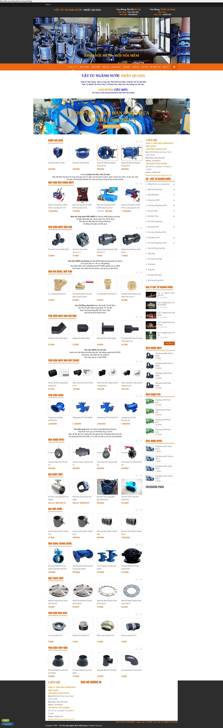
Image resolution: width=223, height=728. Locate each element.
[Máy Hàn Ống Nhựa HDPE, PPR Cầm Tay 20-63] (83, 195)
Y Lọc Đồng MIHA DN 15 (57, 294)
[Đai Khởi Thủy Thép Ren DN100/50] (131, 487)
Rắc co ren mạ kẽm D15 (105, 635)
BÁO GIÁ (105, 67)
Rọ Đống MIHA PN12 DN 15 (107, 294)
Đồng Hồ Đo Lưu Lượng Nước (159, 184)
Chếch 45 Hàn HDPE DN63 (57, 338)
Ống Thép (151, 253)
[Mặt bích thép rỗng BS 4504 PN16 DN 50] (107, 590)
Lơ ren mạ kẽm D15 (55, 635)
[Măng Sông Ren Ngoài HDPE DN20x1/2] (107, 239)
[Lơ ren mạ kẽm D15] (58, 625)
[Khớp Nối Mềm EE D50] (58, 153)
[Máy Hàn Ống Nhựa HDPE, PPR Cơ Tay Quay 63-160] (131, 195)
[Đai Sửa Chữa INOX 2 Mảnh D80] (107, 521)
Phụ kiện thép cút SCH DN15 (131, 670)
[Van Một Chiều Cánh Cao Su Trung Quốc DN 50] (83, 556)
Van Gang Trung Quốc (156, 280)
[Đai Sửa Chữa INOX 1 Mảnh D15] (58, 521)
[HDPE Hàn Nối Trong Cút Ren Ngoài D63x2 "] (131, 373)
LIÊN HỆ (136, 67)
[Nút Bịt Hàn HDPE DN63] (83, 328)
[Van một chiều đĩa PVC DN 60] (58, 452)
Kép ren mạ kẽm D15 (128, 635)
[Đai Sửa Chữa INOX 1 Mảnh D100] (83, 521)
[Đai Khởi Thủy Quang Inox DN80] (83, 487)
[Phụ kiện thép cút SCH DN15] (131, 660)
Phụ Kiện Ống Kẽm (155, 275)
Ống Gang (151, 264)
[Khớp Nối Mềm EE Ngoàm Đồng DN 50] (131, 153)
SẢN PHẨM (95, 67)
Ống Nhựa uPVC (154, 237)
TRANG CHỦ (72, 67)
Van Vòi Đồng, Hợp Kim (156, 248)
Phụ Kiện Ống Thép (155, 259)
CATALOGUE (116, 67)
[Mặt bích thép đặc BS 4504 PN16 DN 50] (58, 590)
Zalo (5, 720)
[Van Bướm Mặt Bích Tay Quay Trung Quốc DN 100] (58, 556)
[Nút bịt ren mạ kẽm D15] (83, 625)
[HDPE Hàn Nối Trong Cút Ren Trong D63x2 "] (107, 373)
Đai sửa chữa (153, 211)
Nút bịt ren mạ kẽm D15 (81, 635)
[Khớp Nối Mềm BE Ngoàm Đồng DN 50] (107, 153)
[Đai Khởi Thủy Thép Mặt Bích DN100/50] (107, 487)
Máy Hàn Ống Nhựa (155, 189)
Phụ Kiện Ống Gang (155, 221)
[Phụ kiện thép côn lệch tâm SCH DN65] (58, 660)
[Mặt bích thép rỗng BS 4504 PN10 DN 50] (131, 590)
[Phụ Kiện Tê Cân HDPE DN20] (58, 239)
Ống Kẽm (151, 269)
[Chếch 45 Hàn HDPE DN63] (58, 328)
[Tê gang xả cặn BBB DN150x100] (58, 407)
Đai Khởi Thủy (153, 216)
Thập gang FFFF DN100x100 (107, 417)
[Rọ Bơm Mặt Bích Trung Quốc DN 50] (131, 556)
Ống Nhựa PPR (153, 227)
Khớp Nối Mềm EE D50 (56, 163)
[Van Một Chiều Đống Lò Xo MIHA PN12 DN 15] (131, 284)
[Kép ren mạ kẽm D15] (131, 625)
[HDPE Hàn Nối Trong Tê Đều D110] (83, 373)
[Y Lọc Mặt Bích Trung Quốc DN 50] (107, 556)
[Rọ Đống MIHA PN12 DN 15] (107, 284)
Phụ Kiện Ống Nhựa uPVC (157, 243)
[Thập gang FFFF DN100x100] (107, 407)
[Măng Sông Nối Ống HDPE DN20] (131, 239)
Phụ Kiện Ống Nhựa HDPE (157, 205)
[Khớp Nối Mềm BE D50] (83, 153)
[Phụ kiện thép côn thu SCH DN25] (83, 660)
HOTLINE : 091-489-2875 (151, 67)
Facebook (7, 724)
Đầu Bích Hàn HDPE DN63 (106, 338)
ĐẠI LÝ (165, 67)
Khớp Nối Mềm (153, 195)
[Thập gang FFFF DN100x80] (83, 407)
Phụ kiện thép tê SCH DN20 (106, 670)
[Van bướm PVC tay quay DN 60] (107, 452)
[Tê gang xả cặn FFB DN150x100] (131, 407)
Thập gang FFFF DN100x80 (82, 417)
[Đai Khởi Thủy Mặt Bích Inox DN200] (58, 487)
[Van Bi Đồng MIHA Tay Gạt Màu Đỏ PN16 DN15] (83, 284)
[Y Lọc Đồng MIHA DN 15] (58, 284)
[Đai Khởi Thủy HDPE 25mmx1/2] (83, 239)
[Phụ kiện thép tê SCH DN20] (107, 660)
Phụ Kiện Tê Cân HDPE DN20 (58, 249)
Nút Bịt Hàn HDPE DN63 (81, 338)
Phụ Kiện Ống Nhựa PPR (157, 232)
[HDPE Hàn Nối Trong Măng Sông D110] (58, 373)
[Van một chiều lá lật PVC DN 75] (83, 452)
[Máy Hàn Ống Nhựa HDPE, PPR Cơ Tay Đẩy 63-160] (58, 195)
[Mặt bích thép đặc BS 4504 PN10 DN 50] (83, 590)
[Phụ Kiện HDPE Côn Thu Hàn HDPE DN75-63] (131, 328)
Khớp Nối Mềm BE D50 (81, 163)
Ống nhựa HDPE (154, 200)
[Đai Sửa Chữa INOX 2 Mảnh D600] (131, 521)
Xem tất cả (169, 343)
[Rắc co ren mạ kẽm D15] (107, 625)
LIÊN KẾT (126, 67)
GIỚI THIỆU (84, 67)
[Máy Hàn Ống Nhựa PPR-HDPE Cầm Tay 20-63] (107, 195)
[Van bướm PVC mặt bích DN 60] (131, 452)
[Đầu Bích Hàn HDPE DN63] (107, 328)
